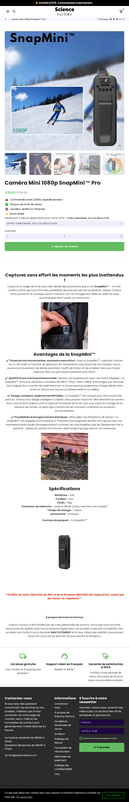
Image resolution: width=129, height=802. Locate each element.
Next (120, 91)
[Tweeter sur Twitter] (114, 19)
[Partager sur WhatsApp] (120, 19)
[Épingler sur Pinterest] (117, 19)
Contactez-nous (61, 705)
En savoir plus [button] (24, 797)
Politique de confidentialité (63, 767)
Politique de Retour (61, 741)
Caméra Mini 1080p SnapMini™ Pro (28, 19)
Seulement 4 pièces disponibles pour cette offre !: (57, 218)
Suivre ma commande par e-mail (100, 738)
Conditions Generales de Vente (62, 725)
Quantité (10, 231)
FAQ (57, 774)
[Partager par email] (123, 19)
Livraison (59, 734)
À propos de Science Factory (64, 714)
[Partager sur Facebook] (111, 19)
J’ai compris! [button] (113, 795)
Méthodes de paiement (62, 758)
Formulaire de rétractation (63, 749)
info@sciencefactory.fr (21, 755)
